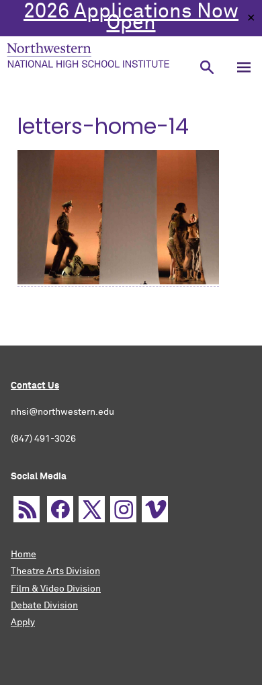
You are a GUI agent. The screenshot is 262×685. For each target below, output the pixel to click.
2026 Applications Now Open (131, 18)
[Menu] (243, 66)
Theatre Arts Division (55, 571)
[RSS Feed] (26, 509)
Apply (23, 622)
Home (23, 554)
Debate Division (44, 605)
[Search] (206, 66)
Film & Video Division (56, 589)
